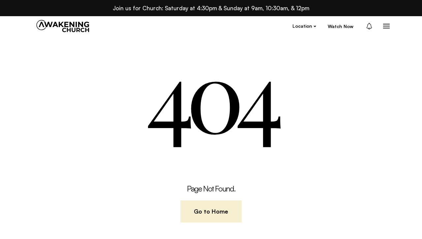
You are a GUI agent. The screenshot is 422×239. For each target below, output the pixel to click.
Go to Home (211, 211)
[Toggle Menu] (386, 26)
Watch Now (340, 26)
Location (302, 26)
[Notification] (371, 26)
